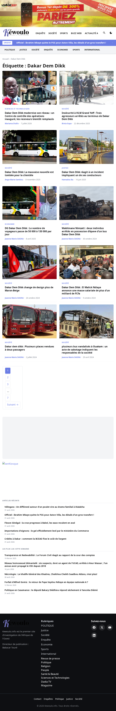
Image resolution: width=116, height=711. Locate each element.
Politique (46, 662)
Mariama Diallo (12, 123)
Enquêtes (48, 698)
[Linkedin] (94, 635)
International (92, 49)
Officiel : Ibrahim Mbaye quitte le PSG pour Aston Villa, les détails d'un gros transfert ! (54, 42)
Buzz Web (76, 33)
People (45, 670)
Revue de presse (50, 658)
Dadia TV (46, 681)
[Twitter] (102, 627)
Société (52, 33)
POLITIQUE (10, 49)
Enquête (40, 33)
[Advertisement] (58, 438)
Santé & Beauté (50, 674)
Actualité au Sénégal (97, 33)
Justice (23, 49)
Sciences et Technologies (17, 109)
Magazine (46, 685)
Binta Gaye (67, 123)
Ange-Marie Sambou (14, 179)
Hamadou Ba (67, 179)
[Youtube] (110, 627)
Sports (64, 33)
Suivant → (12, 404)
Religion (45, 666)
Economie (62, 49)
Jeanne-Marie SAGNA (14, 239)
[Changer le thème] (111, 33)
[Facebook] (94, 627)
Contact (37, 698)
